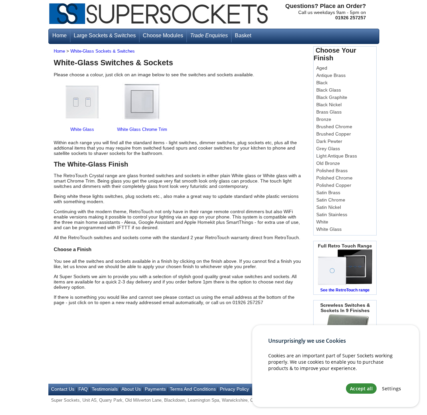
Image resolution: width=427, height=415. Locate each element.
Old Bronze (328, 163)
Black (322, 82)
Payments (155, 389)
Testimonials (105, 389)
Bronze (323, 119)
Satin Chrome (330, 200)
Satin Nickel (328, 207)
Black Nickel (329, 104)
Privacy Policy (234, 389)
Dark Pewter (329, 141)
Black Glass (328, 90)
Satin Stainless (331, 214)
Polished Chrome (334, 178)
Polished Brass (332, 170)
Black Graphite (331, 97)
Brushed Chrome (334, 126)
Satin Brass (328, 192)
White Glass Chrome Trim (142, 129)
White (322, 221)
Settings (391, 388)
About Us (131, 389)
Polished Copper (333, 185)
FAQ (83, 389)
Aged (321, 68)
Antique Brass (331, 75)
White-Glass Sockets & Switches (102, 51)
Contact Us (62, 389)
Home (59, 51)
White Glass (82, 129)
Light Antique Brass (336, 156)
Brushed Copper (333, 134)
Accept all (361, 388)
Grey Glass (328, 148)
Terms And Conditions (193, 389)
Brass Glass (329, 112)
